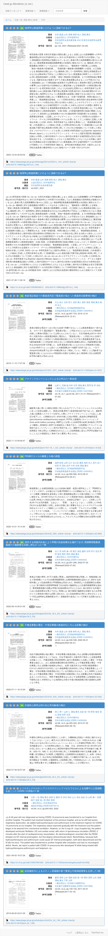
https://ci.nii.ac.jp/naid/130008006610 (26, 287)
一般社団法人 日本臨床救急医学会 (70, 307)
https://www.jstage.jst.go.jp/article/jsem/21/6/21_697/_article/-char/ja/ (40, 370)
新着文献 (29, 10)
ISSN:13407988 (85, 390)
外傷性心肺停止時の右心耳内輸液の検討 (45, 705)
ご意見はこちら (82, 932)
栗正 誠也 (77, 551)
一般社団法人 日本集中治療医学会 (70, 388)
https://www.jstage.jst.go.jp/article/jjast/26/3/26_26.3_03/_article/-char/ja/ (42, 776)
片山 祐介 (59, 302)
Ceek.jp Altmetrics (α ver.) (18, 4)
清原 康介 (77, 302)
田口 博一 (59, 711)
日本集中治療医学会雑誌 (65, 390)
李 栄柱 (97, 385)
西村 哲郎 (66, 554)
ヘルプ (69, 932)
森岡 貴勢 (59, 877)
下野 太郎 (68, 880)
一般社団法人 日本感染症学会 (44, 802)
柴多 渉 (84, 797)
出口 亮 (58, 551)
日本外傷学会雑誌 (63, 559)
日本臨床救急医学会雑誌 (65, 310)
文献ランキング (12, 10)
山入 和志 (76, 797)
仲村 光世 (73, 385)
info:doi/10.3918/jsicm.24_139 (20, 923)
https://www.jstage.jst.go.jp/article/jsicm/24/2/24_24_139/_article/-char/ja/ (42, 920)
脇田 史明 (86, 551)
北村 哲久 (68, 302)
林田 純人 (77, 34)
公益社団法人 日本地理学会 (67, 37)
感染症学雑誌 (37, 805)
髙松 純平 (66, 465)
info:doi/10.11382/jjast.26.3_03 (20, 779)
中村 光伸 (75, 465)
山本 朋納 (68, 877)
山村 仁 (58, 385)
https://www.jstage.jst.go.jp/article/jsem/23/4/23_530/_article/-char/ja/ (40, 696)
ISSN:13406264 (79, 559)
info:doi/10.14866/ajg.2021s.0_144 (22, 164)
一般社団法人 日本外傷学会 (67, 556)
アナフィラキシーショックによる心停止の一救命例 (50, 378)
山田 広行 (68, 462)
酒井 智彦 (86, 302)
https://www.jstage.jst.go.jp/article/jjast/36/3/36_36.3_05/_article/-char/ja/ (42, 613)
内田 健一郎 (67, 551)
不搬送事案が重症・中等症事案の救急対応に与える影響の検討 (56, 624)
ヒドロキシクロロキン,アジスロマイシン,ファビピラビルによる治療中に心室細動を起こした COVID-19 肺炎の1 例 (54, 790)
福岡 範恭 (59, 462)
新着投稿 (44, 10)
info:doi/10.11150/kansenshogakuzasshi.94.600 (67, 862)
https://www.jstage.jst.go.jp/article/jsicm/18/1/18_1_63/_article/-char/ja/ (41, 447)
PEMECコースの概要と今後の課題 (42, 456)
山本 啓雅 (68, 34)
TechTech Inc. (97, 932)
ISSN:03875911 (51, 805)
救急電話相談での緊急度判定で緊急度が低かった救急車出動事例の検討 (61, 295)
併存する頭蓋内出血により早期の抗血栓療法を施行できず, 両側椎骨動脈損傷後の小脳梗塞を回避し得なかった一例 (53, 543)
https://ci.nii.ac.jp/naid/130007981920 (26, 862)
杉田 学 (58, 465)
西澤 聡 (90, 385)
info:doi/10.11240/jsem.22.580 (87, 533)
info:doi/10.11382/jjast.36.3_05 (20, 616)
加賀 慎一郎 (85, 711)
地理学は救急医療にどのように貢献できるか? (48, 27)
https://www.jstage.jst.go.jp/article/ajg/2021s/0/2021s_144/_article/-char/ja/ (43, 161)
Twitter (36, 154)
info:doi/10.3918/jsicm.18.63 (87, 447)
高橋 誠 (65, 385)
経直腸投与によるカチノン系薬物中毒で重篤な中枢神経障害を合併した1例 (62, 871)
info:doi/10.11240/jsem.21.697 (87, 370)
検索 (85, 10)
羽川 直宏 (95, 551)
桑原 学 (59, 797)
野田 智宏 (95, 711)
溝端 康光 (86, 34)
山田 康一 (92, 797)
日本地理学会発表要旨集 (42, 185)
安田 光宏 (66, 714)
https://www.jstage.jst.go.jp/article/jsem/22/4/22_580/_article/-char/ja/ (40, 533)
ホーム (8, 19)
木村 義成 (59, 34)
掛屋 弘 (52, 797)
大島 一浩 (35, 797)
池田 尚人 (88, 462)
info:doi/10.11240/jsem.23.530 (87, 696)
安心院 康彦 (78, 462)
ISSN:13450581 (85, 310)
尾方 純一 (97, 462)
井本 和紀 (67, 797)
